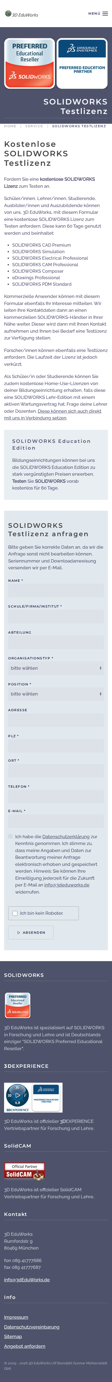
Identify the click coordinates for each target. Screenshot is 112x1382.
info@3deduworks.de (66, 885)
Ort (14, 760)
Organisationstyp (30, 658)
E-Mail (17, 811)
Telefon (19, 786)
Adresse (17, 710)
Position (19, 684)
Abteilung (20, 632)
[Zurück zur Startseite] (21, 13)
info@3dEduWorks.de (27, 1279)
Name (15, 581)
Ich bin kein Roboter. (41, 913)
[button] (98, 13)
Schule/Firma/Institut (35, 606)
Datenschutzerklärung (66, 836)
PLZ (13, 736)
